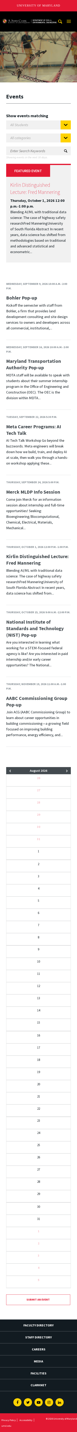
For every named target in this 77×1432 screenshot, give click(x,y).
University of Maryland (38, 5)
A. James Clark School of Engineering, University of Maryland (29, 15)
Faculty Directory (38, 1325)
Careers (38, 1349)
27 (38, 790)
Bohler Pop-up (21, 298)
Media (38, 1361)
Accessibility (26, 1420)
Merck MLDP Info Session (33, 492)
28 (38, 802)
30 (38, 827)
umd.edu (6, 1425)
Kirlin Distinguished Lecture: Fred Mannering (35, 188)
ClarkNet (38, 1385)
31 (38, 839)
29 (38, 815)
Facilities (38, 1373)
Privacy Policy (8, 1420)
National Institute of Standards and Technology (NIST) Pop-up (35, 628)
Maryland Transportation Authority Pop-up (33, 364)
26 (38, 778)
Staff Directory (38, 1337)
